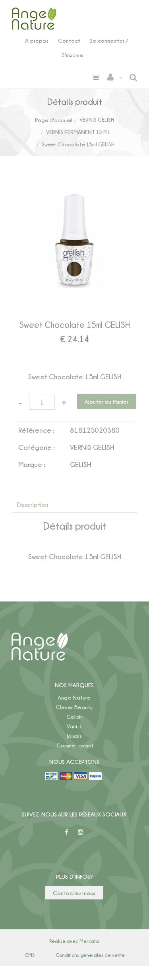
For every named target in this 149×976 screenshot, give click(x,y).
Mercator (89, 941)
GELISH (80, 464)
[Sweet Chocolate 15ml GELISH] (74, 191)
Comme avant (74, 745)
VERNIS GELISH (96, 119)
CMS (30, 955)
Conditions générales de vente (90, 955)
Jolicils (74, 736)
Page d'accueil (53, 120)
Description (32, 504)
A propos (36, 40)
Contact (69, 40)
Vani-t (74, 726)
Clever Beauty (74, 707)
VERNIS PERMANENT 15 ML (78, 132)
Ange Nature (74, 697)
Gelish (74, 717)
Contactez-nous (74, 893)
